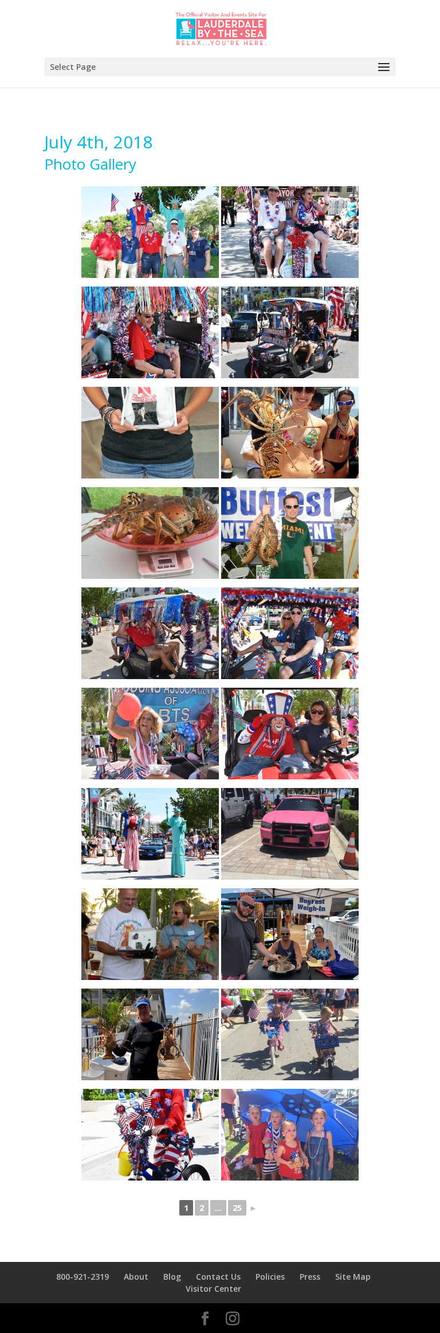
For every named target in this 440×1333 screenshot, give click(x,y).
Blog (172, 1276)
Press (310, 1276)
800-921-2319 (82, 1276)
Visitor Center (213, 1288)
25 (237, 1207)
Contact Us (218, 1276)
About (136, 1276)
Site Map (353, 1276)
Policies (270, 1276)
